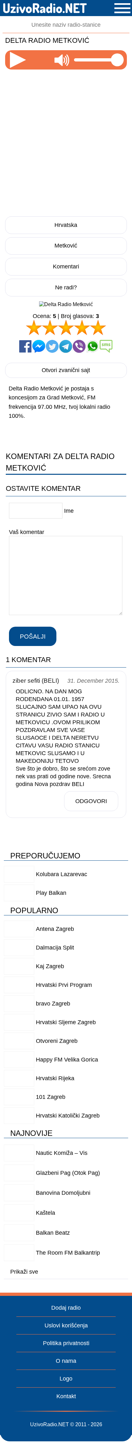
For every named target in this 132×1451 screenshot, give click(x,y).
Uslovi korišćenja (66, 1325)
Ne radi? (66, 287)
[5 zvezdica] (98, 327)
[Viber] (79, 346)
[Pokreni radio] (18, 60)
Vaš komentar (26, 532)
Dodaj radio (66, 1308)
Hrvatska (65, 225)
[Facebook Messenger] (38, 346)
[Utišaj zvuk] (62, 60)
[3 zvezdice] (66, 327)
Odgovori (91, 801)
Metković (65, 245)
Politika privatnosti (66, 1343)
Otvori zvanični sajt (66, 370)
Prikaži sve (24, 1271)
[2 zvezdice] (50, 327)
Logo (66, 1378)
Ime (69, 511)
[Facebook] (25, 346)
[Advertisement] (66, 141)
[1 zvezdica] (34, 327)
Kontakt (66, 1396)
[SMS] (106, 346)
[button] (122, 8)
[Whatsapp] (92, 346)
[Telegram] (65, 346)
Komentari (66, 266)
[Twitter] (52, 346)
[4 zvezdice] (82, 327)
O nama (66, 1361)
